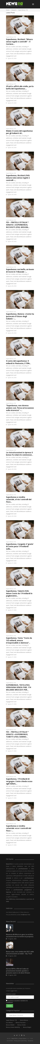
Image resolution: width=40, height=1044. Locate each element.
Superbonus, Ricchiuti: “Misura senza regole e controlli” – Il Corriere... (19, 41)
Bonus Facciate (20, 1022)
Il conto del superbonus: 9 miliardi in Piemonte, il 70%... (18, 362)
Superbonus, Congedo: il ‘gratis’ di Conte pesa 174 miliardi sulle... (19, 546)
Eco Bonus (9, 1022)
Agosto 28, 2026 (12, 147)
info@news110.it (25, 914)
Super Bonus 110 (11, 37)
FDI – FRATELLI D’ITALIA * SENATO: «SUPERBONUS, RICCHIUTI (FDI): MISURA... (17, 224)
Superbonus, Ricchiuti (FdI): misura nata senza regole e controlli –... (18, 177)
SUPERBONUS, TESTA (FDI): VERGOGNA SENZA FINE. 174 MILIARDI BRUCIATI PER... (18, 687)
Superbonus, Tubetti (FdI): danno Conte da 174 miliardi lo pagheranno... (19, 593)
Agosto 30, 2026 (12, 58)
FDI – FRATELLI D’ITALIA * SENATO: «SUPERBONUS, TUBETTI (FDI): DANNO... (17, 734)
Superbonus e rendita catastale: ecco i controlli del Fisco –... (18, 828)
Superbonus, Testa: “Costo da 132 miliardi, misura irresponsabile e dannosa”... (19, 640)
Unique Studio (22, 1038)
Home (7, 10)
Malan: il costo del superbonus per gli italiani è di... (19, 132)
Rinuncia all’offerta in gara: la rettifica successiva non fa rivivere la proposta (19, 935)
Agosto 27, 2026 (12, 563)
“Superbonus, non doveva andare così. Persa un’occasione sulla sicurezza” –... (20, 408)
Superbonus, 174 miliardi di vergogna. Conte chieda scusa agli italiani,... (19, 781)
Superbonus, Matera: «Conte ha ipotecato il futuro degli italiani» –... (20, 316)
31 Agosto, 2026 (12, 939)
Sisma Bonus (24, 1020)
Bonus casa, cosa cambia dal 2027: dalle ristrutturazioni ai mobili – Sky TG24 (20, 953)
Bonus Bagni (27, 1027)
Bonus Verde (21, 1025)
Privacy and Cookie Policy (20, 1040)
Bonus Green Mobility (13, 1027)
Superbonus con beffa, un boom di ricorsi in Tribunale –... (20, 270)
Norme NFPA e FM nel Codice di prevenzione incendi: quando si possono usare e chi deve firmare (18, 971)
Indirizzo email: (11, 994)
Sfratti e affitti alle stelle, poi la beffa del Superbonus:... (19, 87)
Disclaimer (30, 1040)
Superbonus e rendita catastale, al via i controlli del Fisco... (18, 499)
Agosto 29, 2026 (12, 103)
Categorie (13, 10)
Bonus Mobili (10, 1025)
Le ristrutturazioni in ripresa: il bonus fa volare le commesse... (19, 453)
